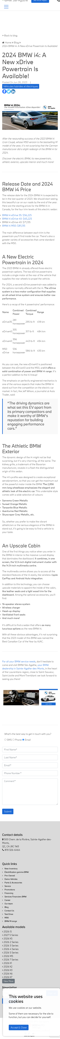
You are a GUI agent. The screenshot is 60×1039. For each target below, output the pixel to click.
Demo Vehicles (10, 879)
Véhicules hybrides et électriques (20, 86)
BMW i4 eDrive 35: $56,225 (17, 215)
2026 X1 (7, 963)
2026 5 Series (10, 952)
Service (7, 886)
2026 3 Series (10, 945)
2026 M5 (8, 956)
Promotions (9, 889)
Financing (8, 893)
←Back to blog (9, 35)
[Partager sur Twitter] (9, 91)
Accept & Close (19, 1027)
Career (7, 900)
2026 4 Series (10, 948)
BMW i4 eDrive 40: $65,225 (17, 218)
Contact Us (9, 910)
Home (7, 42)
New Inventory (10, 868)
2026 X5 (7, 938)
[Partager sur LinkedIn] (13, 91)
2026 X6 (8, 973)
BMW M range (10, 921)
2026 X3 (7, 970)
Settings (36, 1027)
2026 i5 (7, 931)
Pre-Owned (9, 875)
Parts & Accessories (13, 882)
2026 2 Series (10, 941)
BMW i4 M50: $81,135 (13, 225)
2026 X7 (7, 977)
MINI (6, 917)
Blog (16, 42)
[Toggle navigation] (6, 6)
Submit (8, 811)
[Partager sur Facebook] (4, 91)
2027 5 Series (10, 934)
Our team (8, 903)
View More (8, 981)
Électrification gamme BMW (16, 872)
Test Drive (8, 914)
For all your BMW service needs (19, 661)
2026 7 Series (10, 959)
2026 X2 (7, 966)
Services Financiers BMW (15, 896)
